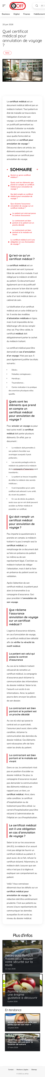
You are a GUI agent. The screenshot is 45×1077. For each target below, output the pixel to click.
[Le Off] (18, 5)
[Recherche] (36, 6)
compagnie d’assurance (23, 469)
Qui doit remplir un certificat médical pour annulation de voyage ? (21, 196)
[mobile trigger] (4, 5)
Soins (7, 53)
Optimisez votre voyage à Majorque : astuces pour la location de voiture (20, 1042)
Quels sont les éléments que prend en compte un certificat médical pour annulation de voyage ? (22, 185)
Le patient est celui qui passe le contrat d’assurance (24, 214)
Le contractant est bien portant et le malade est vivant (22, 232)
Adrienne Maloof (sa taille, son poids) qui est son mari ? (22, 1023)
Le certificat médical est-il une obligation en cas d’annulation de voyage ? (22, 242)
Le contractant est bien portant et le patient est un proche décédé (23, 223)
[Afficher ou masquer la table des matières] (35, 169)
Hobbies (11, 988)
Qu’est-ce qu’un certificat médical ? (20, 176)
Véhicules (9, 952)
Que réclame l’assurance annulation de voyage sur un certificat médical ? (21, 206)
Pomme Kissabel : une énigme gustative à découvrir (22, 994)
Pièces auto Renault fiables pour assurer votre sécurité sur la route (19, 960)
